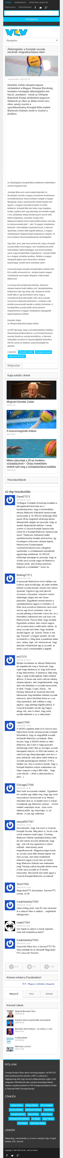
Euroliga (36, 1119)
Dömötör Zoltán (26, 352)
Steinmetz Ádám (38, 1123)
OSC (14, 1141)
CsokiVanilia (24, 901)
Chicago (21, 784)
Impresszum (10, 7)
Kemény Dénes (18, 1114)
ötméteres (48, 1110)
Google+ (46, 7)
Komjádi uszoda (43, 352)
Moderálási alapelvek (38, 2)
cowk (20, 922)
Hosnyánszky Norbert (19, 1119)
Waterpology (9, 1138)
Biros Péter (33, 1114)
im (18, 656)
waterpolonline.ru (22, 1138)
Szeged (53, 1138)
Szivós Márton (16, 1110)
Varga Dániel (31, 1105)
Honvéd (20, 1141)
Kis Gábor (22, 1123)
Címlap (8, 2)
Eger (47, 1138)
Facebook (35, 7)
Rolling (21, 575)
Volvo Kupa (47, 1114)
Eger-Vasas (48, 1119)
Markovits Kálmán (17, 356)
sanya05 (21, 821)
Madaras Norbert (33, 1110)
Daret (20, 496)
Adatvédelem (20, 2)
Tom (19, 884)
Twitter (40, 7)
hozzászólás (13, 79)
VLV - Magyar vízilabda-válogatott (38, 984)
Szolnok (8, 1141)
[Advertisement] (31, 148)
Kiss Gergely (46, 1105)
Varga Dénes (16, 1105)
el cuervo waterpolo (37, 1138)
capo (19, 722)
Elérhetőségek (25, 7)
